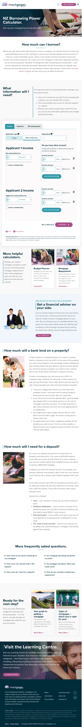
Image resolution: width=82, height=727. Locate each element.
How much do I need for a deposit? (20, 580)
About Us (60, 704)
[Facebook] (74, 701)
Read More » (38, 641)
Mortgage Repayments (64, 270)
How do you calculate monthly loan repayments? (59, 582)
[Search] (58, 4)
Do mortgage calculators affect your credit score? (59, 573)
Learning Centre (62, 701)
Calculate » (38, 286)
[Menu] (78, 4)
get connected (43, 335)
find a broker (69, 4)
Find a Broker (47, 707)
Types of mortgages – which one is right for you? (64, 623)
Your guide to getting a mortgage (40, 622)
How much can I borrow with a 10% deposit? (20, 573)
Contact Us (61, 707)
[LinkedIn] (74, 706)
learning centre (11, 683)
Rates (45, 701)
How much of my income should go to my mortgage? (20, 565)
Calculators (47, 704)
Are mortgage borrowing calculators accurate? (59, 565)
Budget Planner (41, 268)
